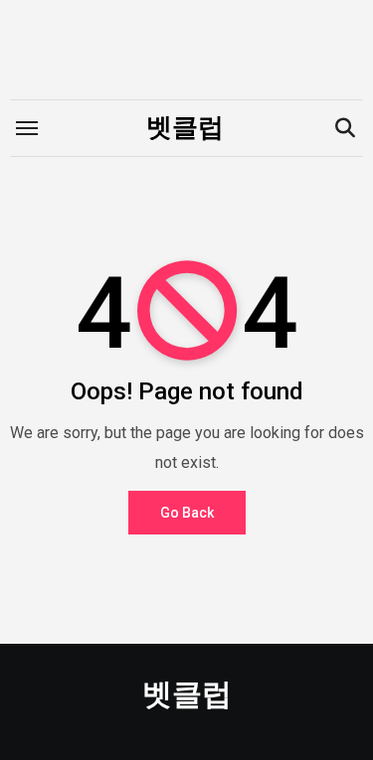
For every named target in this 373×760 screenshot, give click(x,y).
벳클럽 (185, 127)
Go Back (187, 513)
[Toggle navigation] (27, 128)
